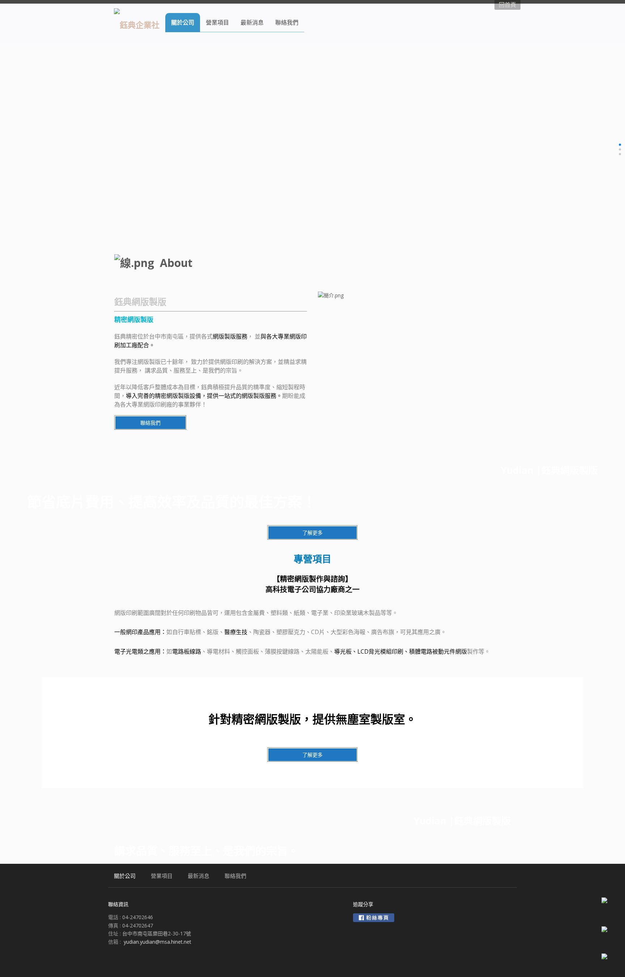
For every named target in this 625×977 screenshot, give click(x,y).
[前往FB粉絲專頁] (373, 917)
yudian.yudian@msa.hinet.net (157, 941)
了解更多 (312, 532)
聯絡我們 (150, 422)
